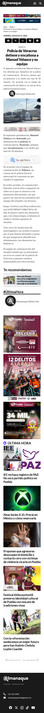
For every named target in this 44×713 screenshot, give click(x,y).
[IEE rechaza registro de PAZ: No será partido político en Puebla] (22, 458)
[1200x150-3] (22, 129)
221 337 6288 (13, 694)
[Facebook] (10, 707)
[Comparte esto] (8, 40)
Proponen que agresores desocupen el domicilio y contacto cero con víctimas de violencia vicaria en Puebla (22, 556)
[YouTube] (33, 707)
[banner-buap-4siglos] (22, 20)
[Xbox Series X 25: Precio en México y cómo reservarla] (22, 498)
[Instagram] (21, 708)
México (22, 47)
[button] (35, 3)
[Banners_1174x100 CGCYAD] (22, 15)
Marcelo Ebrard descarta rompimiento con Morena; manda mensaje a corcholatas (27, 280)
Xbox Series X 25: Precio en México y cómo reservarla (20, 516)
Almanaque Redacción (25, 93)
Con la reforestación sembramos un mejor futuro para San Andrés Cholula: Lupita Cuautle (21, 644)
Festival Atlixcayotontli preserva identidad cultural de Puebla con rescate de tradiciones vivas (20, 600)
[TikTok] (27, 707)
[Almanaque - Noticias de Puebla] (11, 3)
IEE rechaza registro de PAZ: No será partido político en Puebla (21, 478)
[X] (16, 707)
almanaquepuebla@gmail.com (19, 698)
